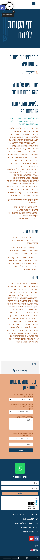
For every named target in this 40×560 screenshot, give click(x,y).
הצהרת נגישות (7, 558)
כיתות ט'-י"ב (25, 74)
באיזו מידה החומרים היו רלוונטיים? (23, 395)
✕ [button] (13, 11)
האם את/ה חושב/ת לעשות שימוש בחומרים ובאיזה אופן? (22, 407)
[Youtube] (31, 538)
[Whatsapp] (20, 468)
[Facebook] (36, 538)
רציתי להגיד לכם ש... (24, 417)
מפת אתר (15, 558)
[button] (34, 4)
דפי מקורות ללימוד (30, 72)
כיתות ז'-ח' (32, 74)
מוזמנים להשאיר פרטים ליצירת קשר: (23, 434)
